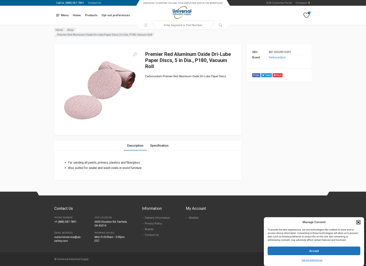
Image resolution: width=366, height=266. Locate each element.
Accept (314, 251)
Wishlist (193, 217)
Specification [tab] (159, 145)
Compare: (303, 2)
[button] (358, 222)
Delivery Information (157, 217)
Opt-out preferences (312, 260)
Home (77, 15)
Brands (149, 229)
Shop (70, 29)
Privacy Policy (153, 223)
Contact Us (94, 2)
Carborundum (277, 57)
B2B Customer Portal (279, 2)
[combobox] (183, 25)
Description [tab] (135, 145)
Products (91, 15)
